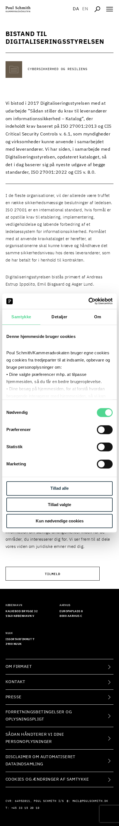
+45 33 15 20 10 (25, 808)
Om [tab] (97, 316)
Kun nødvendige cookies (60, 521)
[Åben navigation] (109, 9)
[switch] (105, 429)
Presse (13, 697)
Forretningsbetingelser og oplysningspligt (39, 715)
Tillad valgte (59, 504)
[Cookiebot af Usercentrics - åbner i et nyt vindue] (88, 301)
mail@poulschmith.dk (90, 801)
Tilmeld (52, 573)
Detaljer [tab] (59, 316)
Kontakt (15, 682)
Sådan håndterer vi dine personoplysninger (35, 738)
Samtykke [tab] (21, 316)
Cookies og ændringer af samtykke (47, 779)
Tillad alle (59, 488)
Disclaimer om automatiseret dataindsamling (41, 760)
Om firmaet (19, 667)
